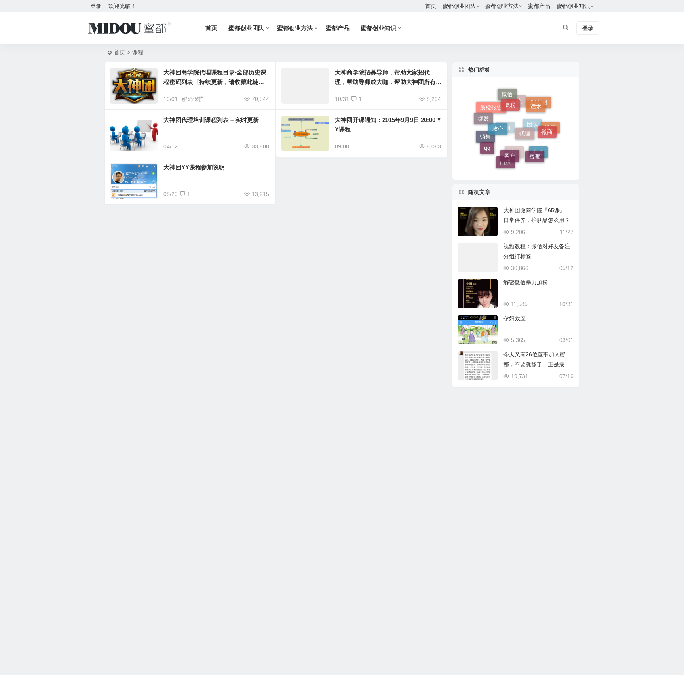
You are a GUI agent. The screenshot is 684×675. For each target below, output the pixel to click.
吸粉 (510, 99)
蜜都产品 (539, 6)
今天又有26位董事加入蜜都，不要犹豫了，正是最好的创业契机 (537, 364)
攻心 (498, 121)
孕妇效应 (515, 318)
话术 (536, 102)
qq (487, 145)
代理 (524, 125)
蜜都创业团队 (459, 6)
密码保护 (193, 99)
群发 (483, 116)
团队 (532, 132)
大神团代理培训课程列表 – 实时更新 (211, 119)
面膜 (505, 162)
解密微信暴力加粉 (526, 282)
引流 (516, 108)
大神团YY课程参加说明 (194, 167)
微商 (547, 127)
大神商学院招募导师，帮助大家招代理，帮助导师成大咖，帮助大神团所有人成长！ (385, 82)
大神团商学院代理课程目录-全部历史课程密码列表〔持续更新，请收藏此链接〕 (214, 82)
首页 (430, 6)
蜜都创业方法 (502, 6)
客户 (509, 149)
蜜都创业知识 (573, 6)
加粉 (505, 136)
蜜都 (534, 152)
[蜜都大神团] (129, 28)
